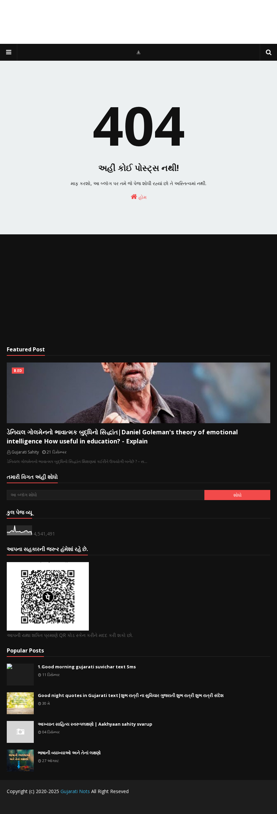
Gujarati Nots (75, 791)
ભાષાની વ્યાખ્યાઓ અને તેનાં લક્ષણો (69, 753)
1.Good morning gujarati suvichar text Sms (87, 667)
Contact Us (214, 805)
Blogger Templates (123, 805)
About (264, 805)
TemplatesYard (58, 805)
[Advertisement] (138, 290)
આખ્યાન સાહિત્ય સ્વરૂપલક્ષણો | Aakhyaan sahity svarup (95, 724)
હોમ (142, 197)
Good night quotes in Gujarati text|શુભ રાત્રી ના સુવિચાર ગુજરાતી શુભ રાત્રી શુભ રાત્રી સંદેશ (131, 695)
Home (191, 805)
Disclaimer (241, 805)
